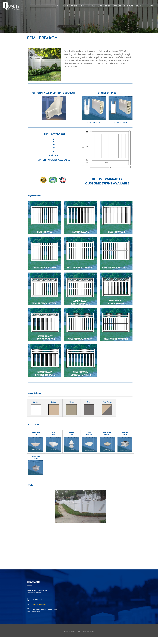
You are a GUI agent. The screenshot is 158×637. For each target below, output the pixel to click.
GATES (83, 6)
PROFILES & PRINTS (95, 6)
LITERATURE (128, 6)
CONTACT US (149, 6)
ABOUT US (55, 6)
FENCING (65, 6)
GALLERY (139, 6)
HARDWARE (117, 6)
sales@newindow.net (39, 604)
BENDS (107, 6)
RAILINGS (74, 6)
